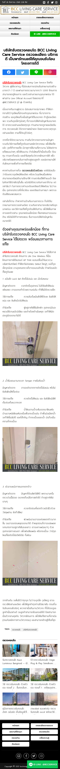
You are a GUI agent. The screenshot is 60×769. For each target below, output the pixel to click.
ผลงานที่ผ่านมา (15, 28)
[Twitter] (52, 2)
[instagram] (56, 1)
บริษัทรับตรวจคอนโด (30, 629)
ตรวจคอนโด (15, 23)
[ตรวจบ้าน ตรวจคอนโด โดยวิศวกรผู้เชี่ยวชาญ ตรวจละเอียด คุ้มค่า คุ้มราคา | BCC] (30, 10)
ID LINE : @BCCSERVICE (45, 34)
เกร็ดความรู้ (45, 28)
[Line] (44, 2)
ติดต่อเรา (15, 34)
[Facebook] (48, 2)
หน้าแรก (15, 17)
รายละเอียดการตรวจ (45, 17)
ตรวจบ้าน (45, 23)
